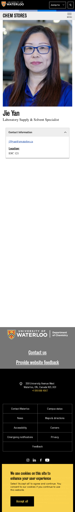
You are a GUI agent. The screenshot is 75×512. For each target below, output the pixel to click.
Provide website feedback (37, 362)
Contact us (37, 352)
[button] (57, 5)
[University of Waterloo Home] (12, 4)
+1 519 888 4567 (40, 390)
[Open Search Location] (71, 5)
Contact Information (20, 132)
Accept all (22, 501)
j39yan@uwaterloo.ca (21, 141)
